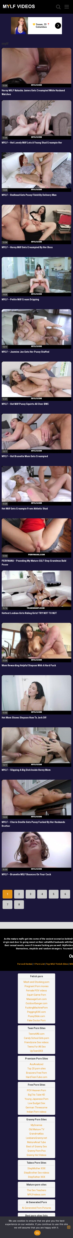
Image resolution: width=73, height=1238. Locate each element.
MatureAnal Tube (36, 1142)
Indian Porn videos (36, 1111)
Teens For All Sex (36, 1046)
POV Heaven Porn (36, 1090)
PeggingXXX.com (36, 1012)
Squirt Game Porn (36, 994)
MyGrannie (36, 1125)
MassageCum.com (36, 999)
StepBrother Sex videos (36, 1172)
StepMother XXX (36, 1168)
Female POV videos (36, 990)
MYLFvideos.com (37, 1194)
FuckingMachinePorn (36, 1007)
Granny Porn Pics (37, 1150)
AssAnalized (36, 1064)
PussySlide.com (36, 1016)
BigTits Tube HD (36, 1094)
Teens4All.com (36, 1033)
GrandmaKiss (36, 1133)
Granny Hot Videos (36, 1155)
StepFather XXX (36, 1177)
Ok (37, 1233)
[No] (68, 1227)
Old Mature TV (36, 1129)
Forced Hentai (24, 964)
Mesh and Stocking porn (36, 982)
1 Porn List (39, 964)
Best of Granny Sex (36, 1146)
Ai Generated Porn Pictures (36, 1208)
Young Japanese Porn (36, 1099)
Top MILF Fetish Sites (57, 964)
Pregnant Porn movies (37, 986)
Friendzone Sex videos (36, 1042)
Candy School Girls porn (36, 1038)
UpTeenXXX (36, 1051)
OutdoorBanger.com (36, 1003)
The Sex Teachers (36, 1190)
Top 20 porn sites (36, 1068)
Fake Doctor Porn (36, 1020)
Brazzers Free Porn (36, 1072)
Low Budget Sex (36, 1103)
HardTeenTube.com (36, 1077)
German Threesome (36, 1107)
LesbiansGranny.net (36, 1138)
